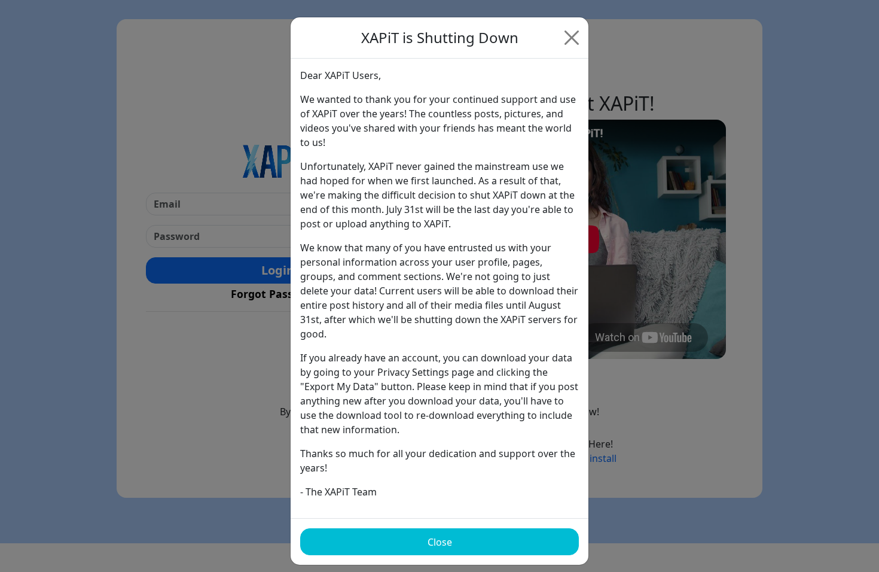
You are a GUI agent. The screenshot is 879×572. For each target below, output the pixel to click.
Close (440, 542)
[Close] (572, 38)
